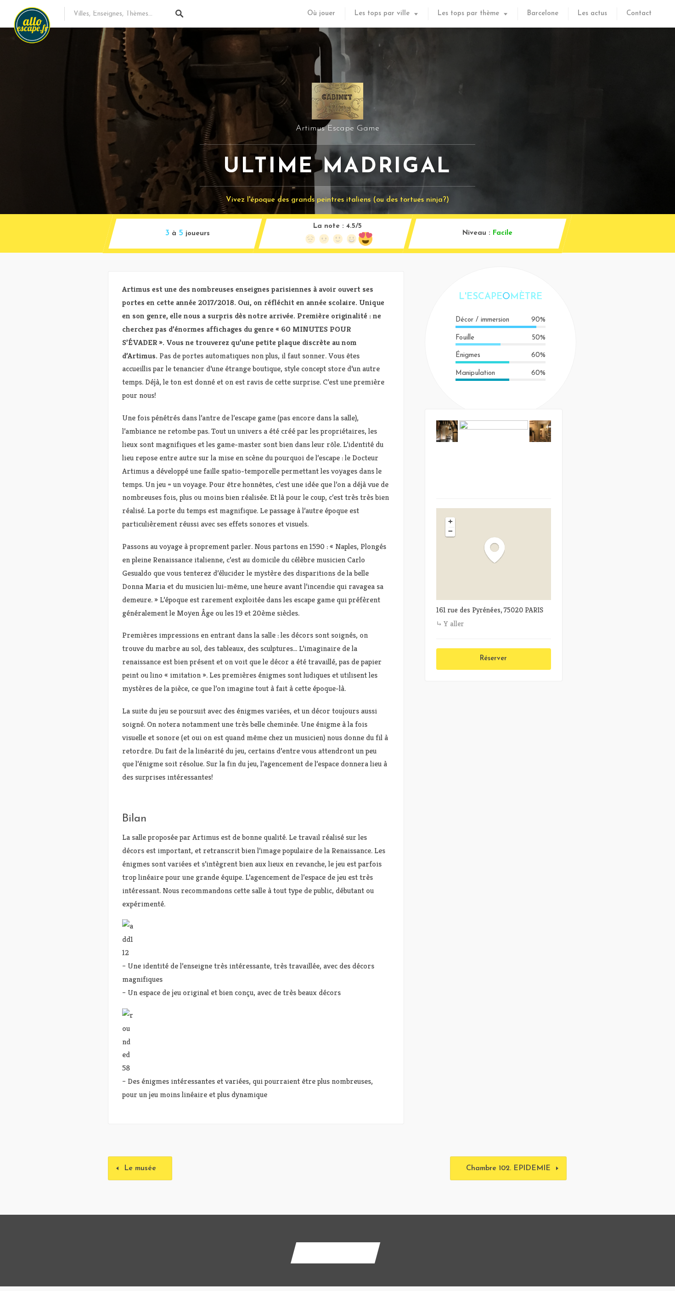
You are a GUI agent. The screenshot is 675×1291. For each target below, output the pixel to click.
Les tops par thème (468, 13)
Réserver (493, 658)
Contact (639, 13)
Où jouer (321, 13)
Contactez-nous (335, 1252)
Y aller (454, 624)
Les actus (592, 13)
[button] (499, 549)
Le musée (140, 1168)
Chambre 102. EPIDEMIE (508, 1168)
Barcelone (542, 13)
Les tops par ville (382, 13)
